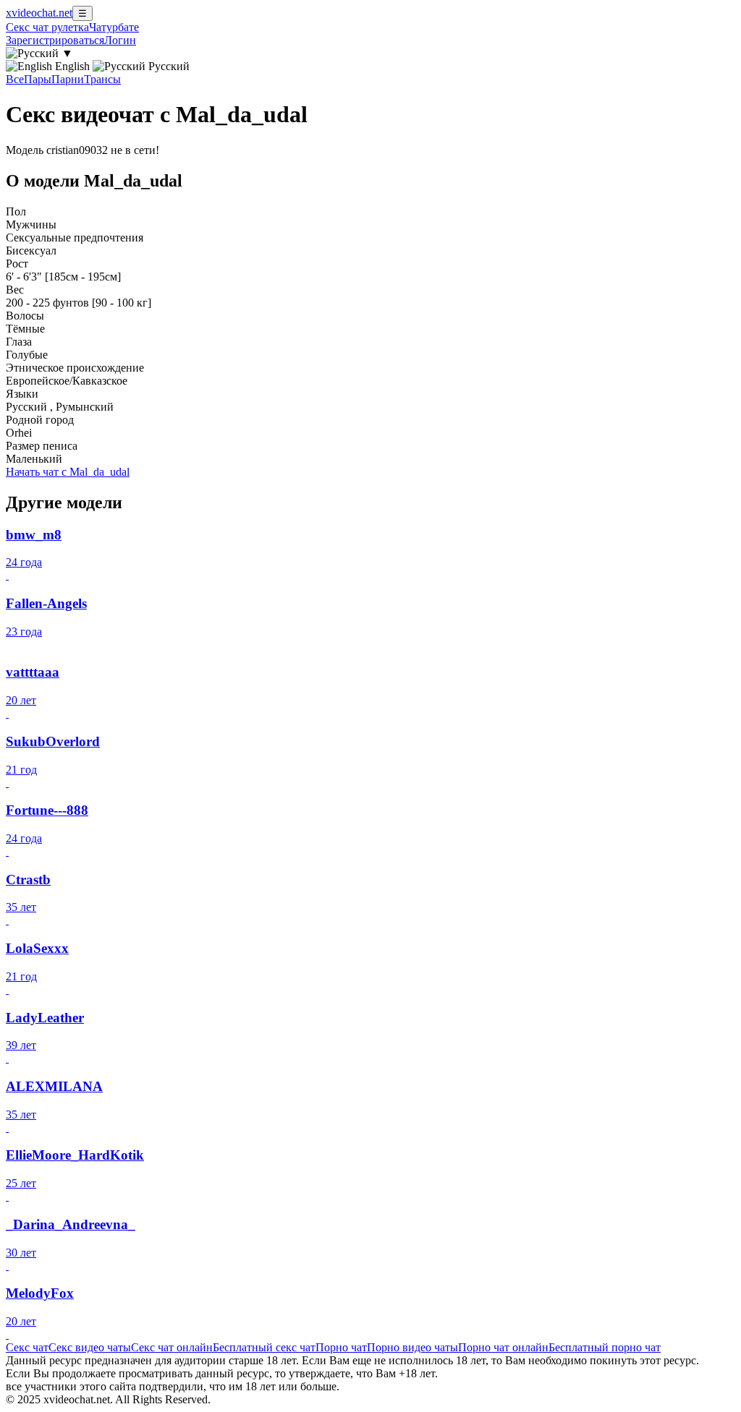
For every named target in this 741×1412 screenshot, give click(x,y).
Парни (67, 79)
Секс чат (27, 1347)
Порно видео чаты (412, 1347)
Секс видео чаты (89, 1347)
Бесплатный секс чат (264, 1347)
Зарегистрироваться (55, 40)
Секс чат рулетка (47, 27)
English (72, 66)
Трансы (102, 79)
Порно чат (341, 1347)
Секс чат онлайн (172, 1347)
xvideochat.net (39, 13)
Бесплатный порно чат (605, 1347)
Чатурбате (114, 27)
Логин (120, 40)
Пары (37, 79)
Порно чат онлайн (503, 1347)
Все (15, 79)
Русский (167, 66)
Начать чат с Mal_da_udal (68, 472)
